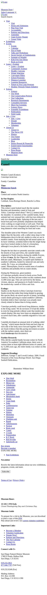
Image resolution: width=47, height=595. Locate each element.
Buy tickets (5, 446)
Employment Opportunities (21, 146)
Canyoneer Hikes (18, 75)
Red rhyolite (11, 439)
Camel (8, 430)
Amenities (15, 35)
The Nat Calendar (13, 540)
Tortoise (9, 410)
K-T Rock (10, 437)
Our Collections (17, 98)
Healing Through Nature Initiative (24, 87)
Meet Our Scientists (19, 105)
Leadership (15, 139)
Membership (16, 123)
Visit (8, 21)
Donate (14, 121)
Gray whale (10, 390)
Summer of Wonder (19, 57)
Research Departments (20, 100)
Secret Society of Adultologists (23, 55)
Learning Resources (19, 82)
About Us (10, 128)
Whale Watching (17, 73)
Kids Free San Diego (19, 60)
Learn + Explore (12, 64)
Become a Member (13, 531)
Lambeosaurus (12, 405)
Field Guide (15, 114)
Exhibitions (10, 41)
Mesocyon (10, 383)
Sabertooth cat (11, 442)
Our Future (15, 137)
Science (9, 89)
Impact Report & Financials (22, 143)
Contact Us (15, 148)
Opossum (10, 417)
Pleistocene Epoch (8, 188)
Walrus (9, 412)
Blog (13, 141)
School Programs (18, 78)
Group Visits (16, 39)
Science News (16, 107)
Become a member (8, 448)
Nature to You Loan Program (22, 84)
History (14, 134)
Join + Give (10, 116)
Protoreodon (11, 435)
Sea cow (9, 392)
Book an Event (17, 62)
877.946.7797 (6, 565)
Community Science (19, 69)
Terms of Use (6, 480)
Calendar (14, 48)
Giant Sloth (10, 401)
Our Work (15, 94)
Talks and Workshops (19, 53)
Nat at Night (16, 50)
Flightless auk (11, 419)
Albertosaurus (11, 424)
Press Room (16, 150)
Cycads (9, 433)
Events (8, 44)
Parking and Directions (20, 32)
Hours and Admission (19, 26)
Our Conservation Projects (21, 96)
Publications (16, 112)
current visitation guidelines (33, 521)
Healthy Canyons (18, 71)
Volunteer (15, 125)
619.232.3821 (6, 563)
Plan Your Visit (17, 28)
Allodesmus (10, 385)
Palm (8, 403)
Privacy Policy (19, 480)
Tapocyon (10, 408)
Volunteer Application (14, 533)
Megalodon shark (13, 396)
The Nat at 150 (17, 132)
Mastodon (10, 414)
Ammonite (10, 387)
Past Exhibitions (12, 455)
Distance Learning (18, 80)
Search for (5, 159)
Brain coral (10, 428)
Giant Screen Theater (19, 37)
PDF (20, 518)
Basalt (8, 421)
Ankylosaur (10, 394)
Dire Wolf (10, 378)
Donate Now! (11, 535)
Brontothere (10, 381)
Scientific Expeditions (19, 109)
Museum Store (7, 10)
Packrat (9, 426)
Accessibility (16, 30)
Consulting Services (19, 103)
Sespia (8, 399)
